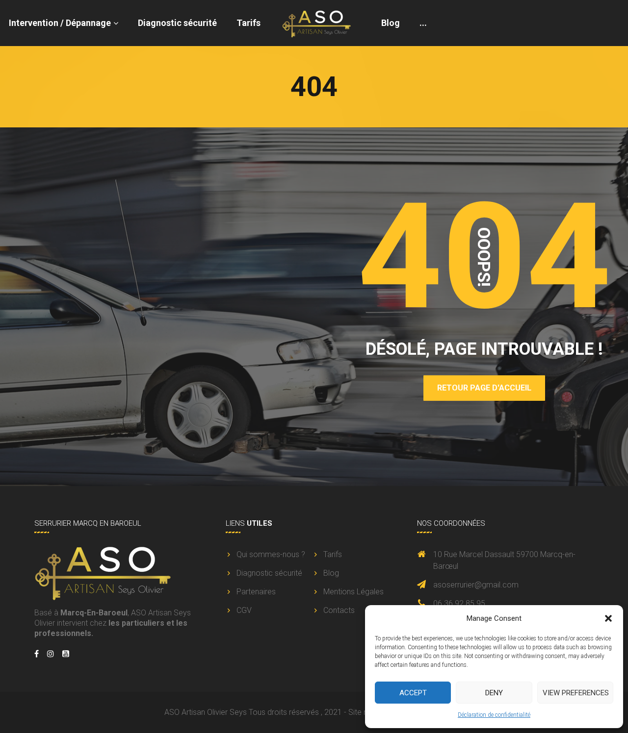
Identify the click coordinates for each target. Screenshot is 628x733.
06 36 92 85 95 (459, 603)
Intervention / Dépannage (60, 23)
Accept (413, 692)
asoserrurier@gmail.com (476, 584)
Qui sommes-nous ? (270, 554)
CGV (244, 610)
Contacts (339, 610)
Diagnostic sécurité (177, 23)
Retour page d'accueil (484, 387)
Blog (390, 23)
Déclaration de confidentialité (494, 714)
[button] (608, 618)
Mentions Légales (353, 591)
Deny (494, 692)
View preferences (576, 692)
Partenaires (256, 591)
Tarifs (248, 23)
